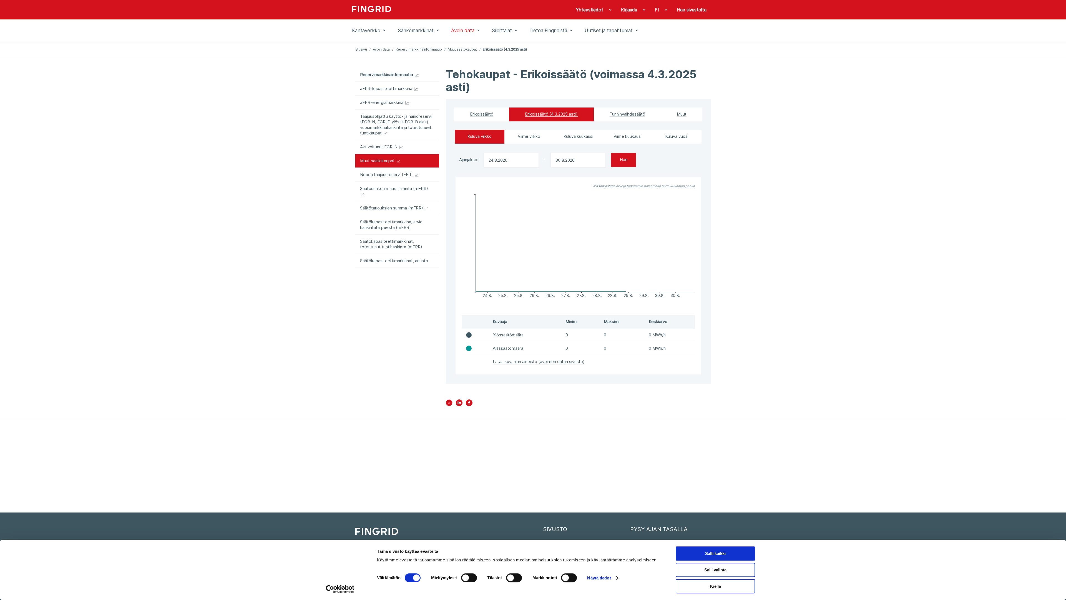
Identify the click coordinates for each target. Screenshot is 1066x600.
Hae (623, 159)
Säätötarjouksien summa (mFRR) (392, 208)
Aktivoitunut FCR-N (379, 146)
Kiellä (715, 586)
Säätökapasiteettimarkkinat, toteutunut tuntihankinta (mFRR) (391, 244)
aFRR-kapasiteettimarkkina (386, 88)
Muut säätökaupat (462, 49)
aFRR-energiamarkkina (382, 102)
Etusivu (361, 49)
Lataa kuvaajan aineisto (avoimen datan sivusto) (539, 361)
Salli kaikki (715, 553)
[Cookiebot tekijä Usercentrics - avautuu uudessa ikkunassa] (340, 589)
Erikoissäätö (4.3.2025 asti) (551, 114)
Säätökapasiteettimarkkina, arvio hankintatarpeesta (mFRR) (391, 224)
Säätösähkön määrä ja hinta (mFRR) (394, 188)
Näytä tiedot (599, 578)
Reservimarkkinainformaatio (419, 49)
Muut (682, 114)
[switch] (469, 577)
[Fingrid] (427, 9)
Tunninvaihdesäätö (627, 114)
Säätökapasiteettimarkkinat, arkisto (394, 260)
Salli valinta (715, 570)
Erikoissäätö (481, 114)
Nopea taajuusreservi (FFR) (387, 174)
